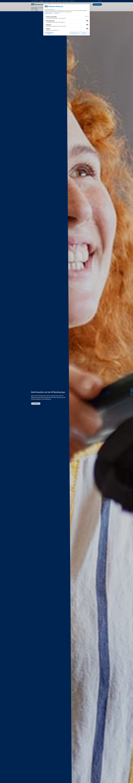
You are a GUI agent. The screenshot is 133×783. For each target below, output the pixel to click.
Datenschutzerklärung (48, 13)
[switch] (87, 20)
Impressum (56, 13)
